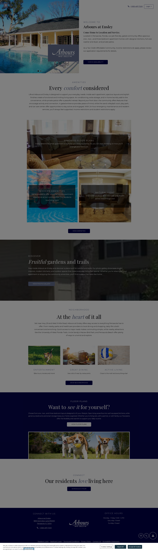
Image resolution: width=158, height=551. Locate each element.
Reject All (120, 546)
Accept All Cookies (135, 546)
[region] (79, 547)
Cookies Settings (106, 546)
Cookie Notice (29, 549)
